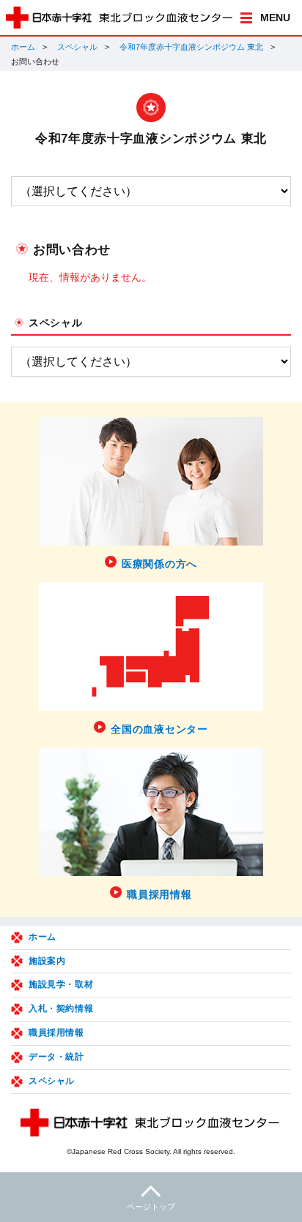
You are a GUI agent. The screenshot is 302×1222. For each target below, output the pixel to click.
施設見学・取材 (61, 984)
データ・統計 (56, 1057)
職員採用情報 (56, 1032)
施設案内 (47, 961)
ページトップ (151, 1206)
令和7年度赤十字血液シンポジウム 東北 (191, 46)
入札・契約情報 (61, 1008)
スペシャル (77, 46)
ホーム (23, 46)
